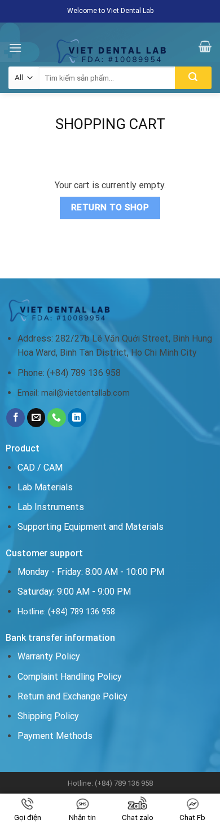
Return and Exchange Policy (72, 696)
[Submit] (193, 78)
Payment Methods (55, 735)
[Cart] (205, 46)
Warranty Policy (48, 656)
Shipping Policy (48, 716)
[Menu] (15, 47)
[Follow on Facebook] (15, 417)
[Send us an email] (36, 417)
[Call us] (56, 417)
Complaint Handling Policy (69, 676)
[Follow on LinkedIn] (77, 417)
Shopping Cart (110, 124)
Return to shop (110, 207)
